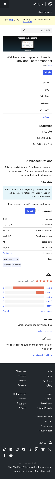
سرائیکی (42, 442)
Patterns (22, 385)
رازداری (48, 385)
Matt (48, 421)
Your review (46, 311)
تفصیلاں (46, 82)
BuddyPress (45, 430)
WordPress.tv (44, 408)
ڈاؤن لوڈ (47, 72)
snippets (7, 265)
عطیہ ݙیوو (21, 403)
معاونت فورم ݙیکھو (45, 331)
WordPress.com (43, 416)
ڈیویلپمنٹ (45, 103)
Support (48, 398)
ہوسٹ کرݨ (47, 380)
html (5, 259)
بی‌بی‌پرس (46, 426)
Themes (22, 376)
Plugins (22, 380)
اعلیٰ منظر (45, 109)
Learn (49, 394)
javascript (17, 265)
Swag (22, 408)
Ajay (50, 65)
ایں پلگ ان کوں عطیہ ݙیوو (42, 354)
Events (22, 398)
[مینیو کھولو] (4, 4)
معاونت (46, 116)
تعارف (49, 371)
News (49, 376)
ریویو (47, 89)
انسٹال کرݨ (45, 96)
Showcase (21, 371)
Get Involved (19, 394)
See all (6, 311)
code (16, 259)
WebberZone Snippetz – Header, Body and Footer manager (29, 58)
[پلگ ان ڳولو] (24, 30)
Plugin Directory (45, 12)
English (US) (8, 253)
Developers (46, 403)
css (10, 259)
